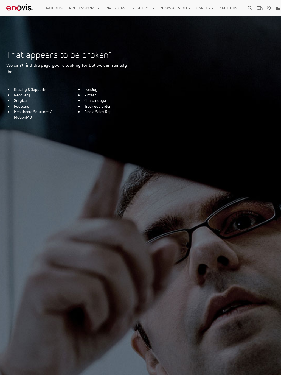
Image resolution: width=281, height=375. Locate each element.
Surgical (21, 100)
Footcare (21, 106)
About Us (229, 8)
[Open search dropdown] (250, 13)
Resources (143, 8)
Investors (115, 8)
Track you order (97, 106)
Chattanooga (95, 100)
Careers (204, 8)
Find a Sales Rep (98, 111)
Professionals (84, 8)
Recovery (22, 95)
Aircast (90, 95)
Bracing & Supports (30, 89)
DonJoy (90, 89)
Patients (54, 8)
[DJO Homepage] (20, 8)
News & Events (175, 8)
